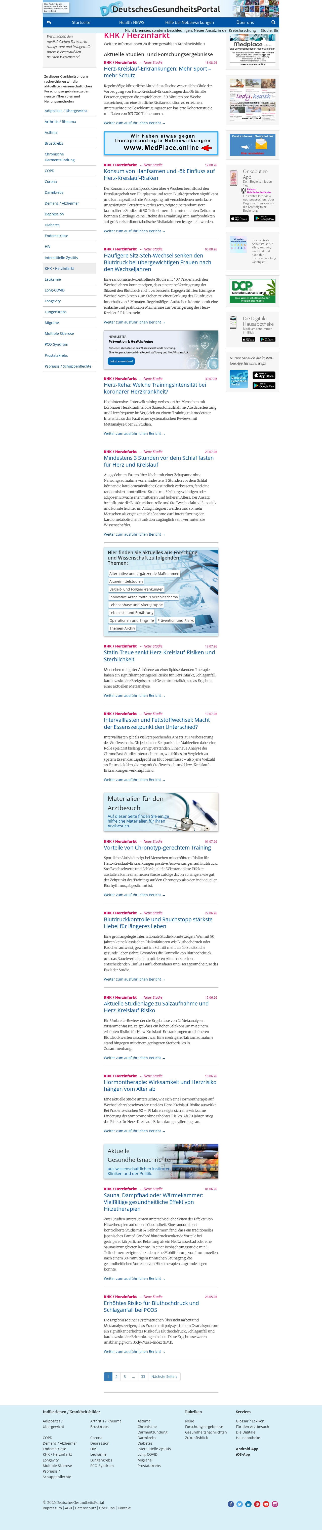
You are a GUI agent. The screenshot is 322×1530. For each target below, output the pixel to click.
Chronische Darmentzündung (60, 157)
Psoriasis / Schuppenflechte (68, 366)
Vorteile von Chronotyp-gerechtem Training (157, 847)
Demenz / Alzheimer (62, 203)
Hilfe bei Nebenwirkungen (189, 22)
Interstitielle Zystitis (61, 257)
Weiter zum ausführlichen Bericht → (135, 122)
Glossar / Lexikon (250, 1421)
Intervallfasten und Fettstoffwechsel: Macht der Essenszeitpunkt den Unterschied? (157, 723)
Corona (51, 181)
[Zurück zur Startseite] (161, 8)
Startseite (81, 22)
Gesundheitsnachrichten (206, 1432)
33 (143, 1376)
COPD (49, 170)
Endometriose (56, 235)
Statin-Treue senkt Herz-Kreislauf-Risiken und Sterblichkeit (159, 656)
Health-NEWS (131, 22)
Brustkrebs (54, 143)
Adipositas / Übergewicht (66, 110)
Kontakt (124, 1508)
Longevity (53, 301)
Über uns (245, 22)
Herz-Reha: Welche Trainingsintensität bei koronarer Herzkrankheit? (155, 388)
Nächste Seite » (164, 1376)
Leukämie (53, 279)
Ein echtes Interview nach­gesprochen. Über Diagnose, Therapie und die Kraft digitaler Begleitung (259, 203)
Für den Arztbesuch (252, 1426)
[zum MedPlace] (161, 143)
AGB (68, 1508)
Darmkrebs (54, 192)
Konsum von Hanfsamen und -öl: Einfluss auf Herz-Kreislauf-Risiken (159, 174)
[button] (231, 1504)
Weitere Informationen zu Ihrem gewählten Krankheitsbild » (154, 43)
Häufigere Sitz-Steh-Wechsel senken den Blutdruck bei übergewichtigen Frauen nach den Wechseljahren (157, 262)
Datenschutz (85, 1508)
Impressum (52, 1508)
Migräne (52, 322)
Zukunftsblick (196, 1437)
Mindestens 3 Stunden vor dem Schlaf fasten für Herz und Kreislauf (159, 461)
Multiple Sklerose (59, 333)
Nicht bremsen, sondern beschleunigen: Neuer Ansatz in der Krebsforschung (172, 30)
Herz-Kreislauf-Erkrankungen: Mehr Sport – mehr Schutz (157, 72)
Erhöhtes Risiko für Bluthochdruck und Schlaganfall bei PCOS (151, 1306)
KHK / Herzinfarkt (59, 268)
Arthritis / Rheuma (60, 121)
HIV (47, 246)
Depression (54, 214)
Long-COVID (55, 290)
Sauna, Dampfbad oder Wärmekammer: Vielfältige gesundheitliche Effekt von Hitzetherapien (154, 1202)
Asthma (51, 132)
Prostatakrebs (56, 355)
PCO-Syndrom (56, 344)
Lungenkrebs (56, 311)
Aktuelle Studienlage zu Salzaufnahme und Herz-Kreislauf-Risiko (156, 1007)
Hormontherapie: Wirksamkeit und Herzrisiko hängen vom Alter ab (160, 1085)
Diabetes (52, 224)
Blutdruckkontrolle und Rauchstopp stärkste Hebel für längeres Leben (158, 923)
